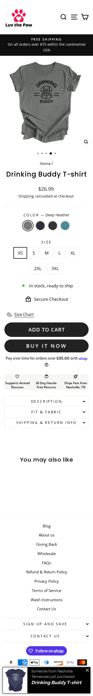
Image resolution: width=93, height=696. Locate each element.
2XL (38, 268)
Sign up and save (45, 623)
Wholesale (46, 553)
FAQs (46, 562)
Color (47, 214)
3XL (55, 268)
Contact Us (46, 608)
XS (20, 253)
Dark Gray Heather (53, 225)
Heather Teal (65, 225)
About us (47, 534)
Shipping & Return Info (46, 422)
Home (45, 163)
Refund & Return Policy (46, 571)
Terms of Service (46, 590)
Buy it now (46, 345)
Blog (47, 525)
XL (73, 253)
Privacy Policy (46, 581)
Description (46, 401)
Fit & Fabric (46, 411)
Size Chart (24, 314)
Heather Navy (40, 225)
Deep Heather (28, 225)
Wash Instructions (47, 599)
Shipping (26, 196)
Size (46, 242)
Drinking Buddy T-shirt (56, 682)
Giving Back (46, 544)
